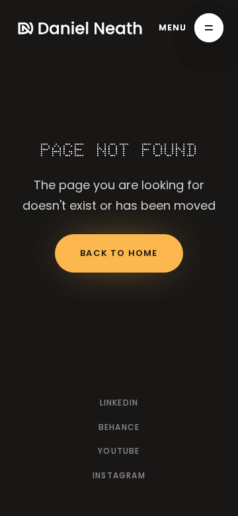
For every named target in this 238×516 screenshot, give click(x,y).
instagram (119, 475)
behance (119, 427)
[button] (191, 27)
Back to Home (118, 253)
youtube (118, 450)
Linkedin (119, 402)
